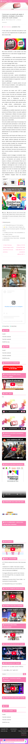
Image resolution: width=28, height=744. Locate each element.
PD (9, 216)
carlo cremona (20, 212)
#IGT (9, 666)
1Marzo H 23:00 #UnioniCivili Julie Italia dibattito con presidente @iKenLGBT (20, 250)
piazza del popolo (14, 216)
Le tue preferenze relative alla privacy (14, 740)
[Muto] (22, 411)
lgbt (24, 212)
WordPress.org (5, 341)
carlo (4, 19)
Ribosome (22, 729)
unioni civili (4, 218)
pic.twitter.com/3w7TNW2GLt (16, 666)
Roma (24, 216)
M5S (8, 214)
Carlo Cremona (7, 26)
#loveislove (4, 666)
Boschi (14, 212)
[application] (14, 406)
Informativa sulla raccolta (8, 742)
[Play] (4, 411)
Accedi (3, 334)
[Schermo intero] (24, 411)
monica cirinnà (19, 214)
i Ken (5, 212)
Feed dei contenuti (6, 336)
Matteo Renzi (12, 214)
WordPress (23, 735)
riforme (20, 216)
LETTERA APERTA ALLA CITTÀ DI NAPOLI (12, 583)
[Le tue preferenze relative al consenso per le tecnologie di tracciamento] (25, 741)
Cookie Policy (13, 326)
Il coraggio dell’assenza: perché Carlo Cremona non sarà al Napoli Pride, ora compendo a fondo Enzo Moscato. (13, 575)
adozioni (10, 212)
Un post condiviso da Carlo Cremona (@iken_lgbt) (14, 321)
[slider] (13, 411)
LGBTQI (4, 214)
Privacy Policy (6, 326)
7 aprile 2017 (15, 670)
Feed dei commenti (6, 339)
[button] (14, 406)
